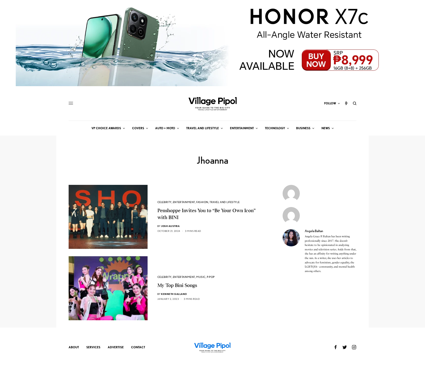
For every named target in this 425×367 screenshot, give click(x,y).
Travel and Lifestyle (225, 202)
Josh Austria (170, 225)
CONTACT (138, 347)
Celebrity (164, 202)
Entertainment (184, 202)
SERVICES (93, 347)
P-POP (211, 277)
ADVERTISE (116, 347)
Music (201, 277)
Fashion (202, 202)
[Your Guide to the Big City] (212, 103)
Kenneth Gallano (174, 293)
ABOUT (74, 347)
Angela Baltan (314, 231)
